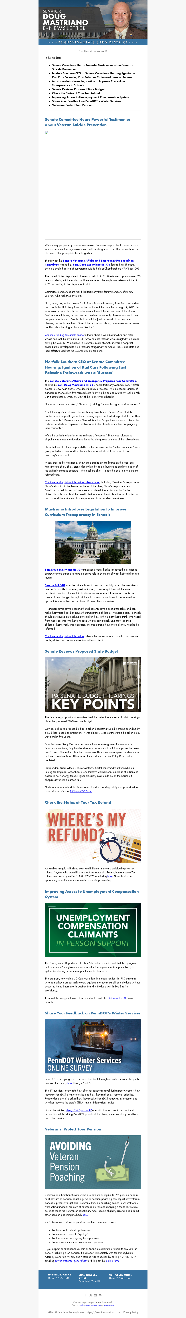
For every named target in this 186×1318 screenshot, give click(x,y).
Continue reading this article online (64, 335)
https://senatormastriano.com (103, 1312)
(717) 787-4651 (62, 1277)
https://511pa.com (77, 1110)
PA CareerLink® (117, 998)
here (110, 876)
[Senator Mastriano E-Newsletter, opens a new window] (93, 22)
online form (112, 1261)
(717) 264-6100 (92, 1281)
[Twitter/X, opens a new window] (91, 1296)
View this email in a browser (92, 50)
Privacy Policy (130, 1312)
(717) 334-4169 (123, 1277)
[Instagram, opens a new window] (95, 1296)
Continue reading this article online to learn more (72, 482)
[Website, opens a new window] (100, 1296)
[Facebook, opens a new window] (86, 1296)
